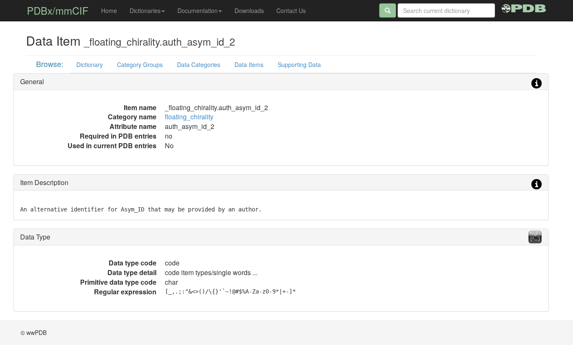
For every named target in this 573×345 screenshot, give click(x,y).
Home (109, 10)
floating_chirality (189, 116)
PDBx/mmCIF (58, 10)
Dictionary (89, 64)
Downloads (249, 10)
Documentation (197, 10)
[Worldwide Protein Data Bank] (523, 7)
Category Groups (140, 64)
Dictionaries (145, 10)
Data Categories (198, 64)
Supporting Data (299, 64)
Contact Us (291, 10)
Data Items (248, 64)
